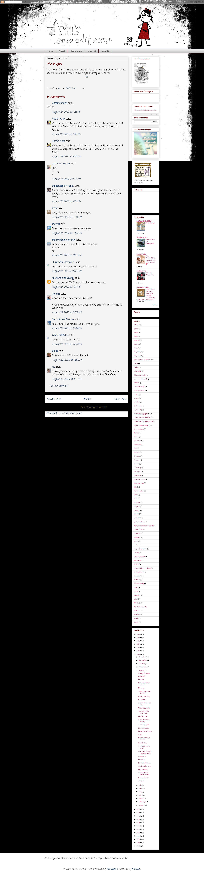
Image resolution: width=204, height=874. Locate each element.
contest (136, 383)
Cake (140, 734)
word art (137, 614)
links (136, 495)
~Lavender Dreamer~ (63, 262)
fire (135, 448)
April (141, 795)
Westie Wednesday (140, 607)
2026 (138, 634)
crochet (137, 402)
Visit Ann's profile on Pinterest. (145, 110)
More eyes (141, 688)
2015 (138, 823)
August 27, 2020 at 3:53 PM (67, 344)
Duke (136, 433)
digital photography (141, 414)
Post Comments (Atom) (94, 407)
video (136, 599)
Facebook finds (143, 728)
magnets (137, 502)
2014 (138, 826)
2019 (138, 809)
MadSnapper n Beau (63, 186)
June (140, 788)
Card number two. (144, 766)
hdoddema (112, 869)
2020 (138, 654)
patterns (137, 518)
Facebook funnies (144, 763)
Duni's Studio (141, 254)
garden (136, 464)
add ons (136, 325)
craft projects (139, 390)
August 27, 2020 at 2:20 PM (67, 328)
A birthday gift (143, 725)
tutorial (136, 595)
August (141, 670)
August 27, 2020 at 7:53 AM (67, 233)
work (136, 618)
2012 (138, 832)
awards (105, 51)
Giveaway (137, 468)
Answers (141, 781)
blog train (137, 356)
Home (50, 51)
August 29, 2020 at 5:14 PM (67, 379)
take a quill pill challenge (142, 568)
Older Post (120, 399)
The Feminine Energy (63, 278)
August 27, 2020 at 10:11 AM (66, 287)
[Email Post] (83, 88)
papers (136, 514)
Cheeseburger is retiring (144, 721)
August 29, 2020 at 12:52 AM (67, 360)
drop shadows (139, 429)
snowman (137, 560)
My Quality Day (142, 238)
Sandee (56, 294)
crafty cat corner (61, 163)
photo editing (138, 522)
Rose (54, 208)
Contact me (76, 51)
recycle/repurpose (140, 549)
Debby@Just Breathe (63, 319)
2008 (138, 846)
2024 (138, 641)
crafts (136, 394)
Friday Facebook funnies (144, 684)
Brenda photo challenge (142, 360)
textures (137, 580)
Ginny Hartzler (60, 335)
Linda (55, 351)
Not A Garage (150, 223)
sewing (136, 553)
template (137, 576)
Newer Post (54, 399)
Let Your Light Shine (144, 221)
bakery (136, 344)
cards (136, 367)
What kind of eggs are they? (144, 692)
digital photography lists (142, 417)
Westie (136, 603)
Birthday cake (143, 716)
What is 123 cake (144, 708)
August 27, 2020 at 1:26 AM (66, 112)
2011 (138, 836)
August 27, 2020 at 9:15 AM (67, 255)
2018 (138, 813)
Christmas (137, 371)
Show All (155, 305)
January (141, 805)
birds (136, 348)
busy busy (141, 760)
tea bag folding (139, 572)
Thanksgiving (139, 584)
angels (136, 332)
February (142, 802)
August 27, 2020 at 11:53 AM (67, 312)
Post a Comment (59, 386)
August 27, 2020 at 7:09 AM (67, 217)
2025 (138, 637)
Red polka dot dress (145, 731)
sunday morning (144, 696)
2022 (138, 647)
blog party (137, 352)
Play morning (143, 769)
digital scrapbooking (141, 425)
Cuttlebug (137, 406)
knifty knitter (139, 491)
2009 (138, 843)
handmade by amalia (63, 240)
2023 (138, 644)
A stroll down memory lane (143, 774)
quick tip (137, 533)
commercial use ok (140, 379)
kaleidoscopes (139, 483)
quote (136, 541)
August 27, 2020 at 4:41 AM (66, 179)
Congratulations (144, 673)
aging (136, 329)
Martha (56, 224)
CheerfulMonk (59, 103)
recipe (136, 545)
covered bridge (139, 387)
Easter (136, 437)
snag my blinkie (139, 556)
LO (135, 499)
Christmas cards (140, 375)
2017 (138, 816)
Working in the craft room (143, 712)
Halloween (137, 472)
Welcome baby (143, 778)
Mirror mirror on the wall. (144, 739)
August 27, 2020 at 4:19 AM (66, 134)
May (140, 792)
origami (136, 506)
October (142, 664)
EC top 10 (137, 441)
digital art (137, 410)
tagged (136, 564)
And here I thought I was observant (145, 752)
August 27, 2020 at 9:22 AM (67, 271)
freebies (137, 460)
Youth (136, 622)
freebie (136, 456)
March (141, 798)
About (62, 51)
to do (136, 587)
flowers (136, 452)
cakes (136, 363)
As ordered (142, 756)
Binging (141, 680)
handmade (137, 475)
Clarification (142, 743)
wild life (137, 611)
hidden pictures (139, 479)
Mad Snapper (141, 271)
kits (135, 487)
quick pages (138, 529)
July (140, 785)
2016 (138, 819)
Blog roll (92, 51)
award (136, 336)
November (142, 660)
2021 (138, 651)
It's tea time (142, 700)
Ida (53, 367)
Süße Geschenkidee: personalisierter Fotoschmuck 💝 (151, 260)
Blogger (136, 869)
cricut (136, 398)
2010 (138, 839)
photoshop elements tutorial (144, 526)
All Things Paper (143, 287)
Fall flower (142, 676)
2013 (138, 829)
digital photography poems (143, 421)
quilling (137, 537)
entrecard (137, 444)
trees (136, 591)
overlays (137, 510)
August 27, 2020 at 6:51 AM (66, 201)
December (142, 657)
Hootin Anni (58, 119)
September (143, 667)
